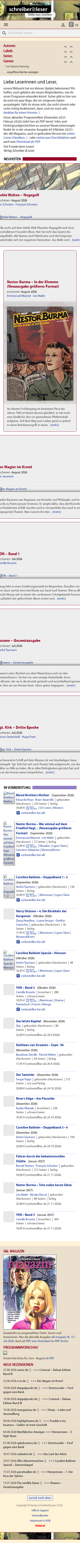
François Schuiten (27, 204)
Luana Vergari (45, 920)
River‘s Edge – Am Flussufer (35, 1098)
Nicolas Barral (38, 1194)
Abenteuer (46, 895)
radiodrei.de (24, 1454)
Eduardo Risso (24, 800)
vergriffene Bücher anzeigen (22, 72)
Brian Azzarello (44, 800)
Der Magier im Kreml (50, 1381)
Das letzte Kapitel (28, 1021)
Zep (18, 1026)
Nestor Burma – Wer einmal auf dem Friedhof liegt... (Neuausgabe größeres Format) (43, 829)
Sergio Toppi (23, 1079)
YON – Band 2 (25, 988)
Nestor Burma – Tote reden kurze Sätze (44, 1185)
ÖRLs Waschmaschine (30, 1461)
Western (58, 808)
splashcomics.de (27, 1443)
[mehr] (54, 425)
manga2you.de (26, 1410)
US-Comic (45, 808)
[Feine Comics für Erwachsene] (28, 9)
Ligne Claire (59, 846)
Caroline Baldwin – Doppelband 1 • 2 (42, 877)
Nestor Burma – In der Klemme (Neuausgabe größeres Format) (33, 284)
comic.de (22, 1370)
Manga (46, 1004)
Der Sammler (25, 1075)
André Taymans (25, 887)
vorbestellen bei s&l (30, 813)
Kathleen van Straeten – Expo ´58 (40, 1045)
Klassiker (44, 846)
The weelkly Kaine (28, 1483)
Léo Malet (39, 296)
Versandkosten (40, 1515)
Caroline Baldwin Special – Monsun (41, 953)
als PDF (49, 1358)
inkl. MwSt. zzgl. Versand (31, 808)
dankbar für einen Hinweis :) (21, 113)
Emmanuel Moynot (19, 296)
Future (36, 1004)
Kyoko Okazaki (25, 1108)
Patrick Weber (47, 1054)
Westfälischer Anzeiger (31, 1432)
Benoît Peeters (25, 1166)
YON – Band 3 (25, 1215)
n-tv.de (21, 1381)
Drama (59, 1000)
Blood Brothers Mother (32, 795)
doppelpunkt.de (27, 1388)
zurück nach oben (40, 1498)
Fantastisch (23, 1004)
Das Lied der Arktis (55, 1454)
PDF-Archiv (61, 1341)
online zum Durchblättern (53, 138)
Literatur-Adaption (27, 850)
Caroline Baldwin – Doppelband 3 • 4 (42, 1127)
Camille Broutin (25, 992)
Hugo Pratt (29, 737)
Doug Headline (25, 920)
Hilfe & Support (40, 1510)
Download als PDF (28, 142)
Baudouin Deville (26, 1054)
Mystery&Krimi (50, 850)
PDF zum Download (38, 1341)
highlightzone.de (27, 1421)
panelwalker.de (26, 1472)
